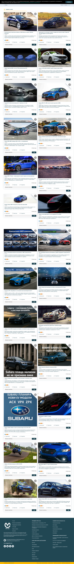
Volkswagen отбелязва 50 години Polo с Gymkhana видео (50, 325)
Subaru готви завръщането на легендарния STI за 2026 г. (50, 214)
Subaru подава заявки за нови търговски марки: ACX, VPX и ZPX (17, 427)
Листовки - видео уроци (57, 542)
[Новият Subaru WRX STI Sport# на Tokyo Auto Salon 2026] (20, 198)
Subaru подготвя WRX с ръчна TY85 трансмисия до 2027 (15, 68)
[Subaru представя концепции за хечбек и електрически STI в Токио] (54, 276)
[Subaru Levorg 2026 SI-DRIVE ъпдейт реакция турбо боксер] (54, 57)
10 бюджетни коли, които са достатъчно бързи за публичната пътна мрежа (54, 179)
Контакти (14, 530)
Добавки (33, 554)
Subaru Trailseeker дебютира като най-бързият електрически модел (52, 136)
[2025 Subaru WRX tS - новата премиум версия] (54, 452)
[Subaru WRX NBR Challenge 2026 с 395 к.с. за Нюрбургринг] (20, 129)
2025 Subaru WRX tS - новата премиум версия (48, 464)
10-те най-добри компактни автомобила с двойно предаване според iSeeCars (54, 252)
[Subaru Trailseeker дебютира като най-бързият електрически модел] (54, 126)
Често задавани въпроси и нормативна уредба (60, 547)
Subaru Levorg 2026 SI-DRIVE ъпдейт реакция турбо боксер (50, 68)
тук (19, 540)
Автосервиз (55, 524)
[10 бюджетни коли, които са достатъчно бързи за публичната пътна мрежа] (54, 167)
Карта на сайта (15, 528)
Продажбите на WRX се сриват (45, 416)
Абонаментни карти (35, 546)
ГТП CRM (14, 526)
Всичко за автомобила (16, 522)
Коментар (15, 42)
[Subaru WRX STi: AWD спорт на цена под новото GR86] (54, 92)
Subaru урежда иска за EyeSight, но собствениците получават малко (18, 378)
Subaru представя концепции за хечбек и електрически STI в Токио (52, 287)
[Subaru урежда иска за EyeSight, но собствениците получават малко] (20, 360)
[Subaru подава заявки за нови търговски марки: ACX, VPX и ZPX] (20, 409)
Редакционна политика (16, 524)
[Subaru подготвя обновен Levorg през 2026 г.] (54, 355)
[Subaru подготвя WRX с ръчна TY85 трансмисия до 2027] (20, 57)
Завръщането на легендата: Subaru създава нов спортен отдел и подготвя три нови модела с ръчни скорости (54, 33)
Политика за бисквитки (24, 2)
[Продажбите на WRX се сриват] (54, 404)
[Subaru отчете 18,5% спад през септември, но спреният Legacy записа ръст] (20, 316)
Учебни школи (55, 544)
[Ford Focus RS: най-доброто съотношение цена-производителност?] (20, 278)
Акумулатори (34, 556)
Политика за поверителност (35, 2)
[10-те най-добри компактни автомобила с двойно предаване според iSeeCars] (54, 240)
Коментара (34, 40)
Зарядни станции (35, 558)
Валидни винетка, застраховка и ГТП (39, 522)
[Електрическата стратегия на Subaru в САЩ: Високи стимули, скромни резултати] (20, 21)
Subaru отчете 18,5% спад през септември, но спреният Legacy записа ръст (19, 328)
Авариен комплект (35, 550)
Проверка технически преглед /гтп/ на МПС (40, 524)
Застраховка (34, 544)
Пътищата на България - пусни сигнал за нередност (60, 538)
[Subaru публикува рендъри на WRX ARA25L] (20, 452)
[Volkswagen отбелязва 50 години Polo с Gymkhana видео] (54, 314)
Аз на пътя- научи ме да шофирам (59, 540)
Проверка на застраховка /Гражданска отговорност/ (39, 527)
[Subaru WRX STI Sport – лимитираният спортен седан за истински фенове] (20, 165)
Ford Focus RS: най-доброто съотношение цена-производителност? (18, 290)
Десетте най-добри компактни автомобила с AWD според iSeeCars (17, 252)
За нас (13, 520)
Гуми (33, 548)
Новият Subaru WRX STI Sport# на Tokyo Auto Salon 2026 (15, 204)
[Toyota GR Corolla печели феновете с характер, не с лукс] (20, 92)
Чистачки (33, 552)
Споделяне (23, 42)
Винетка (33, 542)
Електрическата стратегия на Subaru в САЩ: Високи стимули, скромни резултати (18, 33)
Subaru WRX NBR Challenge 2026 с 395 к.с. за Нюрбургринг (16, 141)
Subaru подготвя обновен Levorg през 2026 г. (48, 367)
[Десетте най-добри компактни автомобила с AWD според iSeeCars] (20, 240)
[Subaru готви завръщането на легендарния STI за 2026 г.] (54, 203)
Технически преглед (56, 522)
